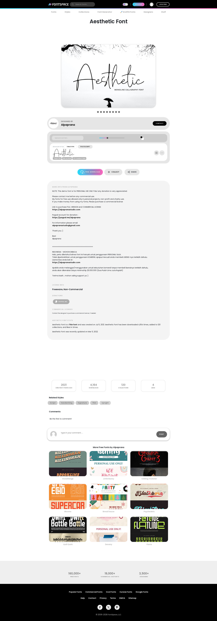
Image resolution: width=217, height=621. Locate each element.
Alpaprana (68, 125)
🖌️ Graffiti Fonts (127, 12)
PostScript (85, 147)
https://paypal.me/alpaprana (66, 217)
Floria (149, 544)
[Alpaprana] (54, 123)
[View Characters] (156, 152)
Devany (108, 544)
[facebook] (99, 607)
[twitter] (108, 607)
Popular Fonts (75, 592)
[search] (82, 4)
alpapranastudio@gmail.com (66, 225)
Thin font (73, 324)
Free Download (92, 172)
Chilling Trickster (149, 478)
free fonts (74, 577)
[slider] (107, 138)
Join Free (163, 4)
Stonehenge (67, 478)
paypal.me (62, 302)
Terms (113, 598)
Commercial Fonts (93, 592)
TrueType (70, 147)
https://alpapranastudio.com (66, 209)
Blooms (67, 511)
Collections (84, 12)
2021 (64, 385)
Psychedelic (149, 511)
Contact (160, 123)
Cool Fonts (111, 592)
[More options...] (162, 152)
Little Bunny (108, 478)
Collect (115, 172)
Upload (138, 4)
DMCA (122, 598)
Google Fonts (142, 592)
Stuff (163, 12)
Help (83, 598)
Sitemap (132, 598)
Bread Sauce (108, 511)
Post (161, 434)
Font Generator (105, 12)
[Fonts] (58, 4)
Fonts (53, 12)
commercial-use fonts (110, 577)
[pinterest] (117, 607)
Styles (67, 12)
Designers (148, 12)
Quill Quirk (68, 544)
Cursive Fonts (126, 592)
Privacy (103, 598)
